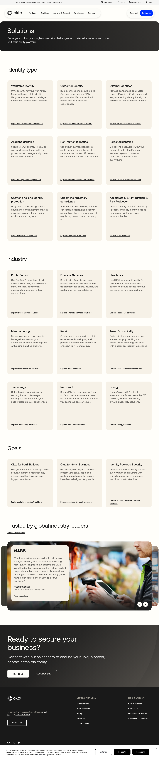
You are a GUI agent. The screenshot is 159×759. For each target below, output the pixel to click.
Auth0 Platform (83, 709)
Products (33, 13)
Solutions (45, 13)
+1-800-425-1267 (22, 714)
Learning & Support (61, 13)
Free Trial (81, 718)
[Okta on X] (14, 742)
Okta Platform (83, 704)
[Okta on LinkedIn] (19, 742)
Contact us (146, 13)
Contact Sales (83, 723)
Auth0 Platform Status (138, 718)
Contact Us (133, 709)
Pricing (80, 713)
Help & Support (135, 704)
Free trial (134, 13)
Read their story (21, 596)
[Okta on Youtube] (8, 742)
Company (92, 13)
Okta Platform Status (137, 713)
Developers (79, 13)
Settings (103, 752)
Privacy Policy (48, 755)
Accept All (140, 752)
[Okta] (14, 13)
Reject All (122, 752)
